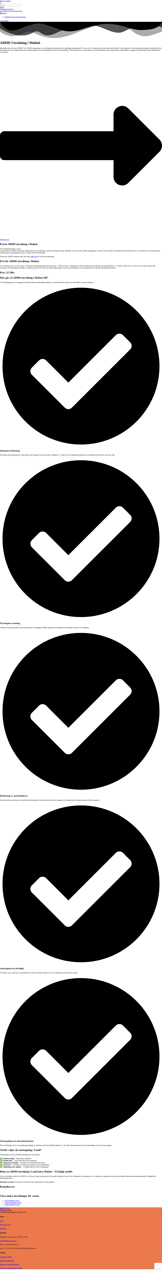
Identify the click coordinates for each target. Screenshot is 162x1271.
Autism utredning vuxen (12, 1203)
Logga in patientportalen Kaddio (11, 1268)
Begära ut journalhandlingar (9, 1264)
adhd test (34, 256)
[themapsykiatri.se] (7, 9)
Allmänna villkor (6, 1257)
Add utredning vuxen (11, 1201)
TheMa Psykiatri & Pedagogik (15, 17)
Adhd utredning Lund (12, 1204)
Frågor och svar (5, 1225)
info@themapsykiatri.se (8, 1241)
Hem (1, 1221)
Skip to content (5, 1)
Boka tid (3, 1228)
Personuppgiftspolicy (7, 1261)
